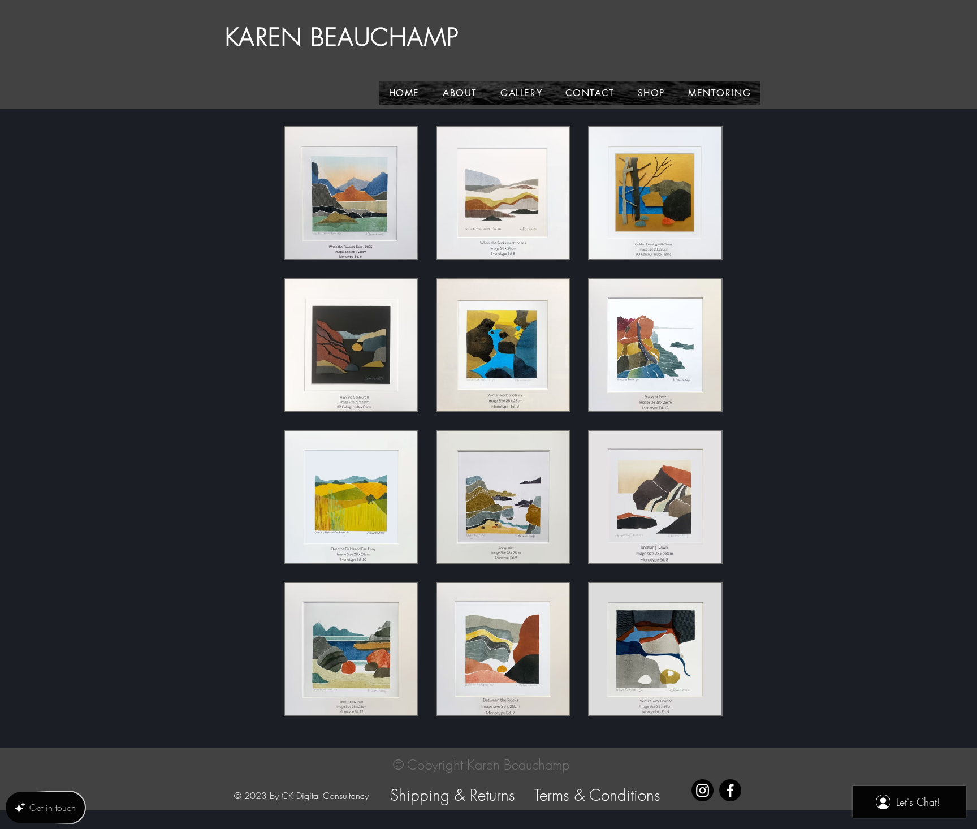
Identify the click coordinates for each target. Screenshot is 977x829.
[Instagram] (702, 790)
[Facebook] (730, 790)
